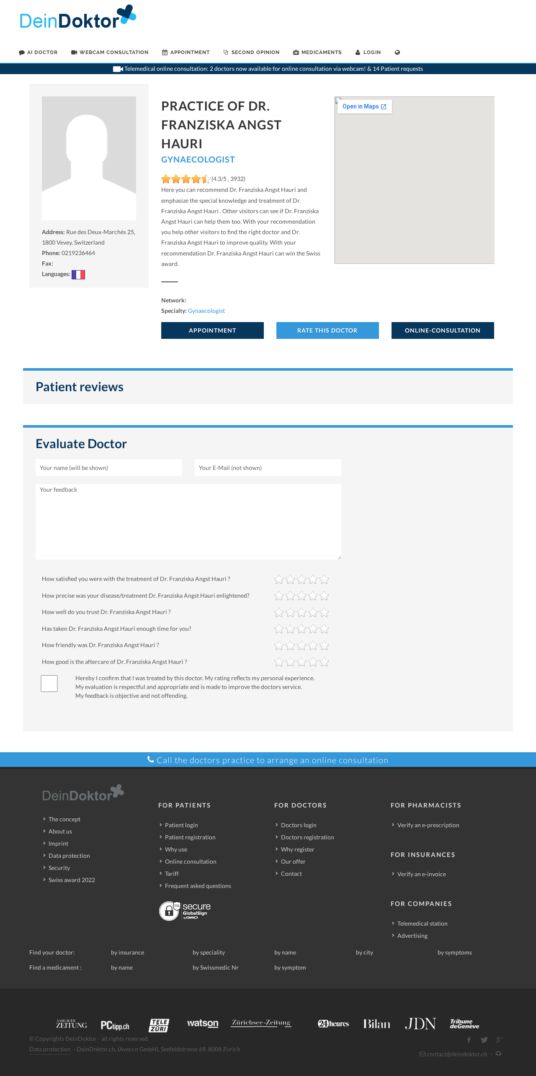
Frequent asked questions (198, 885)
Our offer (293, 861)
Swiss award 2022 (72, 879)
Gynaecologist (198, 159)
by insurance (127, 952)
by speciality (209, 952)
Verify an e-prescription (428, 824)
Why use (176, 849)
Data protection (69, 855)
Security (59, 867)
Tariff (172, 873)
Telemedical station (422, 923)
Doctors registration (307, 837)
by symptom (290, 967)
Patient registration (190, 837)
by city (364, 952)
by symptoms (455, 952)
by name (285, 952)
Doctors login (299, 824)
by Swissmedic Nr (216, 967)
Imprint (58, 843)
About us (60, 831)
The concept (64, 819)
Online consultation (190, 861)
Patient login (181, 824)
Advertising (412, 935)
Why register (297, 849)
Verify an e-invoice (421, 873)
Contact (291, 873)
